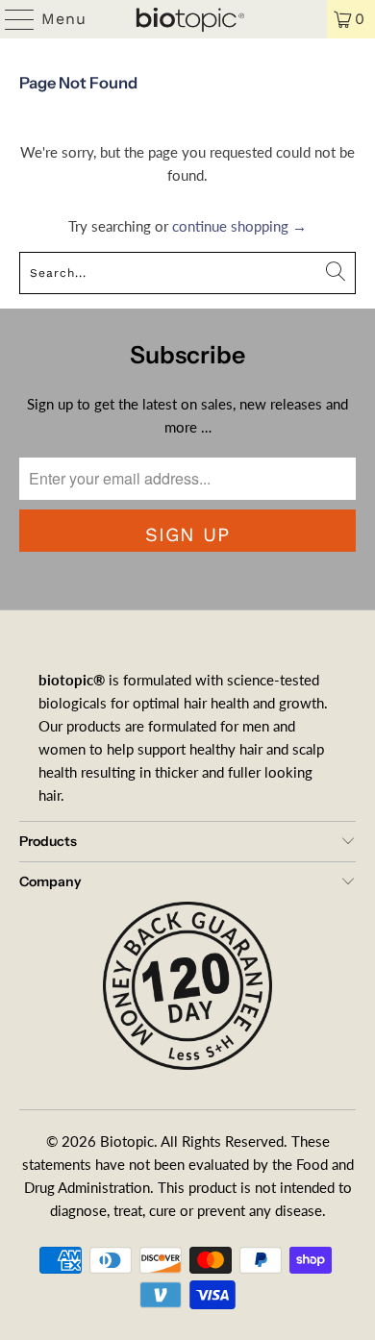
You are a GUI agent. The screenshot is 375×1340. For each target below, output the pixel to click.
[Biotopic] (188, 19)
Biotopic (127, 1141)
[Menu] (11, 19)
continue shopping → (239, 226)
